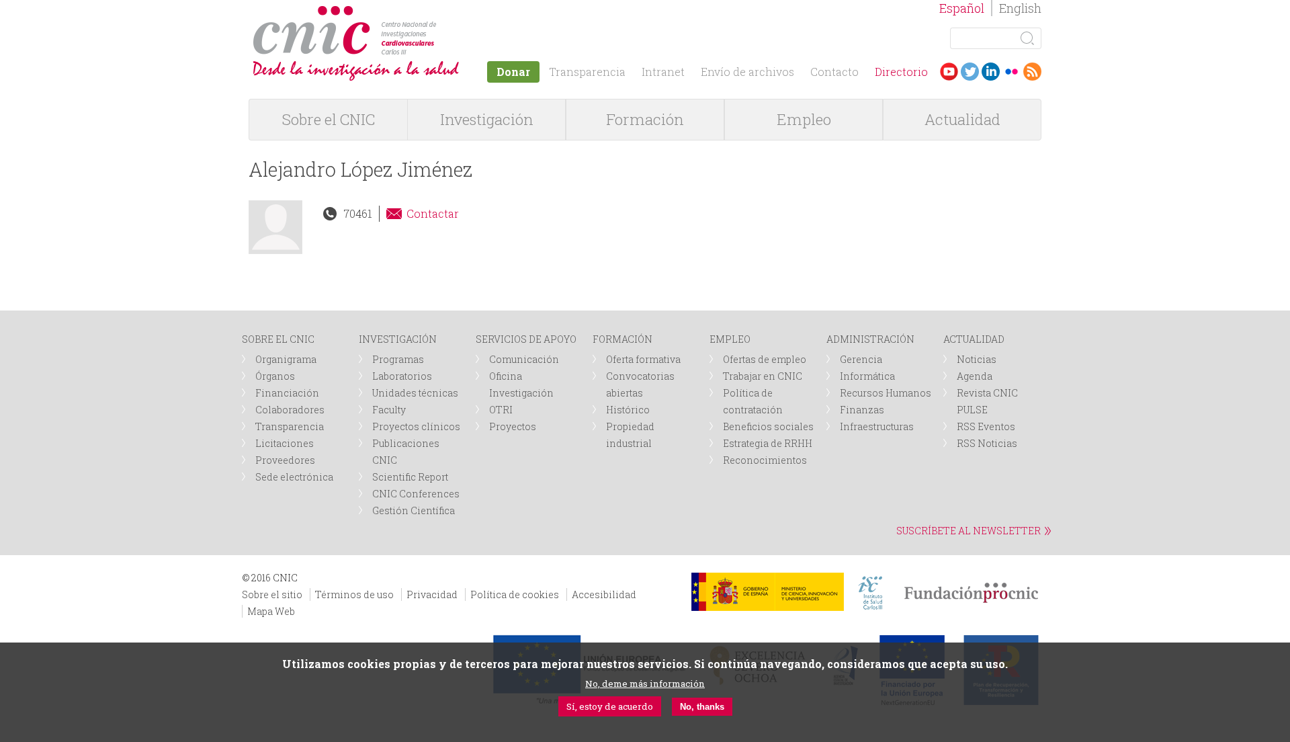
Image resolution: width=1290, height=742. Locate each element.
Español (961, 8)
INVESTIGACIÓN (398, 339)
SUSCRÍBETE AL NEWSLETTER (968, 530)
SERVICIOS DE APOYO (526, 339)
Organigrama (285, 359)
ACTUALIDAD (973, 339)
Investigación (486, 119)
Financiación (287, 392)
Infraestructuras (877, 426)
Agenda (974, 376)
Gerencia (861, 359)
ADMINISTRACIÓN (870, 339)
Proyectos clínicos (416, 426)
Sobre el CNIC (328, 119)
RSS (1032, 72)
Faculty (389, 409)
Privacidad (432, 594)
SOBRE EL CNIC (278, 339)
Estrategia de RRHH (767, 443)
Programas (398, 359)
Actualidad (962, 119)
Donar (513, 72)
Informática (867, 376)
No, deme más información (645, 683)
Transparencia (587, 72)
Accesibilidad (604, 594)
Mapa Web (271, 611)
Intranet (663, 72)
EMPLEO (730, 339)
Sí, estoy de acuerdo (609, 706)
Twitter (970, 72)
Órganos (275, 376)
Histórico (628, 409)
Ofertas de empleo (764, 359)
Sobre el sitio (272, 594)
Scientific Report (410, 476)
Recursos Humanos (885, 392)
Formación (645, 119)
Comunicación (524, 359)
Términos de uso (354, 594)
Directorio (901, 72)
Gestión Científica (413, 510)
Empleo (804, 119)
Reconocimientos (765, 460)
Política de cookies (514, 594)
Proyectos (512, 426)
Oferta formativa (643, 359)
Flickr (1011, 72)
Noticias (976, 359)
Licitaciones (284, 443)
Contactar (432, 213)
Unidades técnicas (415, 392)
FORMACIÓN (622, 339)
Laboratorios (402, 376)
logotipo (441, 12)
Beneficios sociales (768, 426)
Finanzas (862, 409)
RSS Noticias (987, 443)
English (1020, 8)
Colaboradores (290, 409)
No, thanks (702, 707)
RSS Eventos (986, 426)
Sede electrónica (294, 476)
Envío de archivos (747, 72)
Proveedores (285, 460)
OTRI (501, 409)
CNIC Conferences (416, 493)
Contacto (834, 72)
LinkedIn (991, 72)
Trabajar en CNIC (762, 376)
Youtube (949, 72)
